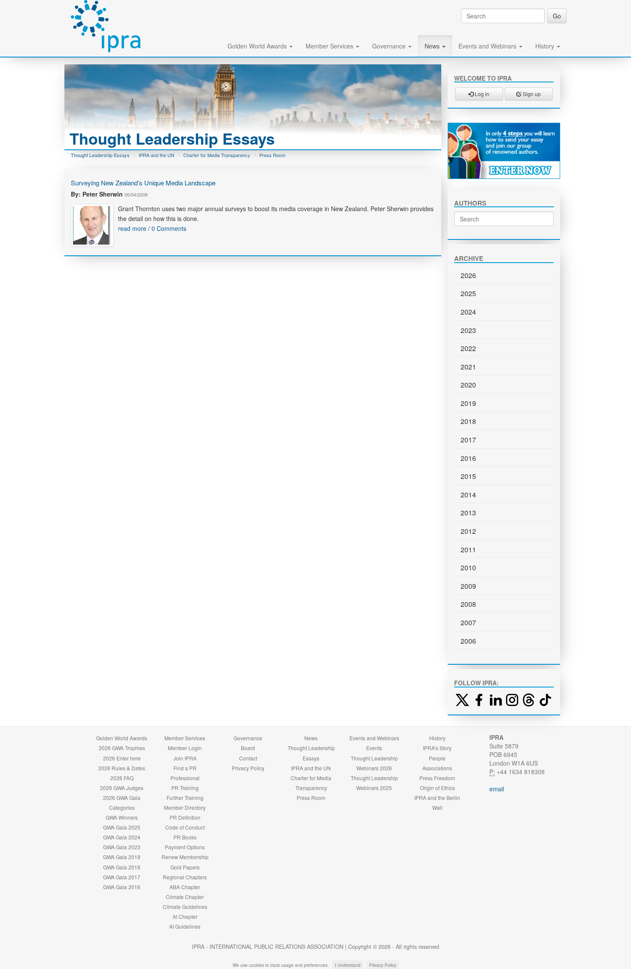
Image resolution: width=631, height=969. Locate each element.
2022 (468, 348)
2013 (468, 513)
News (433, 46)
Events (374, 747)
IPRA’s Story (437, 747)
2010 (468, 567)
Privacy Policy (248, 768)
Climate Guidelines (185, 906)
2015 (468, 476)
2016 (468, 458)
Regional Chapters (185, 877)
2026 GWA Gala (121, 797)
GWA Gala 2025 (121, 827)
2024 (468, 312)
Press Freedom (437, 777)
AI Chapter (185, 916)
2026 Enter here (122, 758)
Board (248, 747)
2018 (468, 421)
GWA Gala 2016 (121, 886)
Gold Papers (185, 867)
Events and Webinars (488, 46)
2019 (468, 403)
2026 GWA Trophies (122, 747)
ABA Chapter (185, 886)
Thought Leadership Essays (100, 154)
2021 (468, 367)
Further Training (185, 797)
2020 (468, 385)
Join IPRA (185, 758)
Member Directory (185, 807)
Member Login (185, 747)
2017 (468, 440)
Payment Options (185, 847)
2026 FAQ (121, 777)
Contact (248, 758)
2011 (468, 549)
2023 (468, 330)
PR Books (185, 837)
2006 (468, 641)
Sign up (531, 93)
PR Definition (185, 817)
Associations (437, 768)
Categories (122, 807)
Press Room (272, 154)
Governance (389, 46)
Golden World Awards (258, 46)
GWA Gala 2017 (121, 877)
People (437, 758)
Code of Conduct (185, 827)
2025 (468, 293)
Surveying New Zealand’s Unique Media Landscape (143, 182)
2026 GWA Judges (121, 787)
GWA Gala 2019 (121, 856)
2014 (468, 495)
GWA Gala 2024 (121, 837)
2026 (468, 275)
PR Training (185, 787)
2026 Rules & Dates (121, 768)
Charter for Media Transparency (216, 154)
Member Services (330, 46)
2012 (468, 531)
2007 (468, 622)
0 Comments (169, 228)
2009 (468, 586)
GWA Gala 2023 (121, 847)
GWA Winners (122, 817)
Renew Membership (185, 856)
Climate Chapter (185, 896)
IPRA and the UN (156, 154)
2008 (468, 604)
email (496, 788)
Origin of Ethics (437, 787)
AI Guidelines (184, 926)
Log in (481, 93)
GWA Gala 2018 (121, 867)
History (545, 46)
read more (132, 228)
